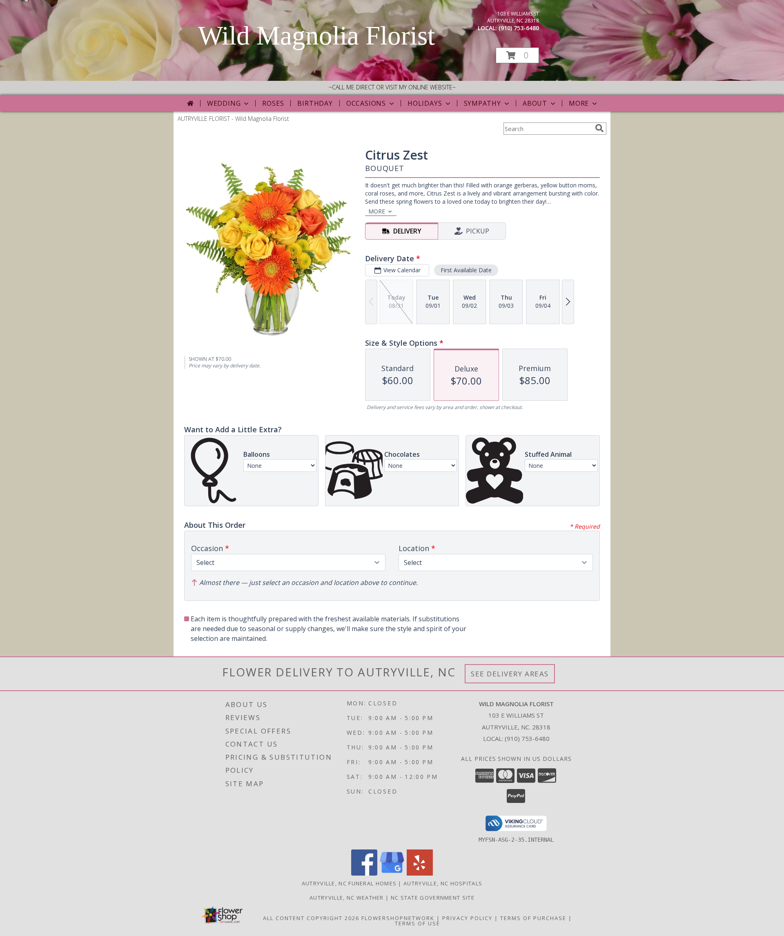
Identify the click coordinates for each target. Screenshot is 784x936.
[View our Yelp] (420, 873)
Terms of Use (417, 923)
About (535, 103)
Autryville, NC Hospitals (442, 883)
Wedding (224, 103)
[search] (599, 128)
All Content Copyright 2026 (311, 918)
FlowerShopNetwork (397, 918)
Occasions (366, 103)
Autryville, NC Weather (347, 897)
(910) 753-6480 (519, 28)
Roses (273, 103)
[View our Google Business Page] (392, 873)
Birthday (314, 103)
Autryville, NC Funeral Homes (349, 883)
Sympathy (482, 103)
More (579, 103)
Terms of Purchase (533, 918)
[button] (517, 55)
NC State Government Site (432, 897)
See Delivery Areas (510, 673)
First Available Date (466, 270)
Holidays (425, 103)
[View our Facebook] (364, 873)
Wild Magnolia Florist (316, 35)
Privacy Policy (467, 918)
